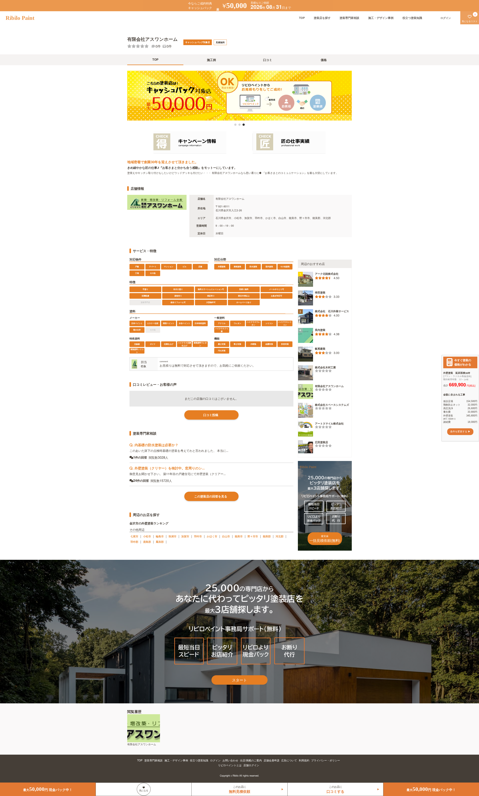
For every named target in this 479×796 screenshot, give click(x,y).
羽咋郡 (134, 542)
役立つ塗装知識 (412, 18)
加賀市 (185, 536)
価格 (324, 60)
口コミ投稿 (210, 415)
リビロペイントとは (230, 765)
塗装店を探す (322, 18)
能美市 (239, 536)
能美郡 (267, 536)
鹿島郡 (147, 542)
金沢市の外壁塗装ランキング (148, 523)
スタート (239, 680)
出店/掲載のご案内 (251, 760)
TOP (302, 18)
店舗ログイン (251, 765)
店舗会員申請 (271, 760)
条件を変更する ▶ (460, 431)
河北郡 (279, 536)
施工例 (211, 60)
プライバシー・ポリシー (325, 760)
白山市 (226, 536)
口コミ (267, 60)
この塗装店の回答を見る (210, 496)
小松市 (147, 536)
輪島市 (160, 536)
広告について (289, 760)
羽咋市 (198, 536)
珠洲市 (172, 536)
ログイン (215, 760)
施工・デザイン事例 (380, 18)
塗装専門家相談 (349, 18)
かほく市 (212, 536)
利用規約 (304, 760)
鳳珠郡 (160, 542)
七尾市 (134, 536)
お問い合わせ (230, 760)
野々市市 (253, 536)
